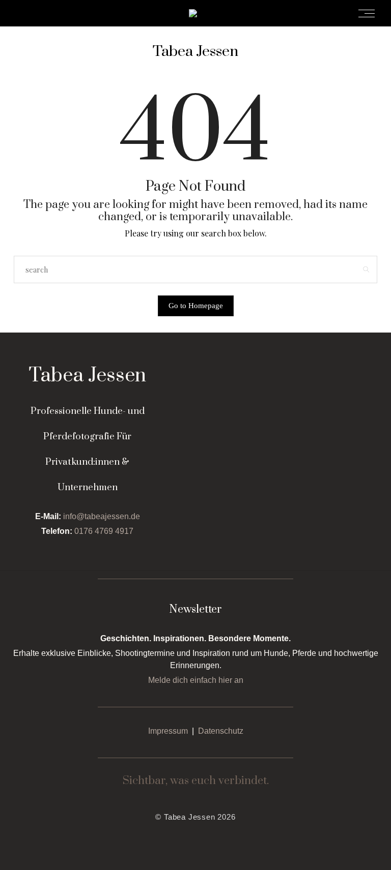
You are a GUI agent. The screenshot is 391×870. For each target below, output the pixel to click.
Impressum (168, 731)
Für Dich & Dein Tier (199, 13)
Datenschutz (220, 731)
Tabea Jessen (195, 51)
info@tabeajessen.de (101, 516)
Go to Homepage (196, 306)
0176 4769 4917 (103, 531)
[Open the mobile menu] (369, 13)
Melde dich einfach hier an (195, 680)
